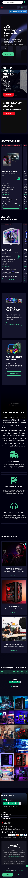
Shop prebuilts (14, 324)
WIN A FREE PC (14, 607)
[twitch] (22, 672)
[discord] (18, 672)
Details (20, 875)
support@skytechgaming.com (10, 828)
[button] (14, 812)
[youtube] (14, 672)
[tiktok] (26, 672)
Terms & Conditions (18, 870)
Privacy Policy (7, 870)
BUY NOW (11, 207)
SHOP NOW (8, 54)
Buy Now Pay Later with (14, 847)
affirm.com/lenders (14, 856)
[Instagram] (6, 672)
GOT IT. (8, 875)
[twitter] (10, 672)
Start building (14, 373)
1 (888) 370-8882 (6, 826)
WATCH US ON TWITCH (14, 644)
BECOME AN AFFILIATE (14, 569)
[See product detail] (11, 158)
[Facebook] (2, 672)
